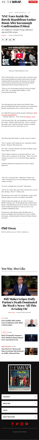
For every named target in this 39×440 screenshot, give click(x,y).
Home (11, 12)
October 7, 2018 (30, 117)
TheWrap (6, 397)
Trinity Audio (18, 70)
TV (29, 12)
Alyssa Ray (12, 312)
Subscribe (33, 2)
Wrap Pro (6, 403)
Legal (5, 410)
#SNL (35, 113)
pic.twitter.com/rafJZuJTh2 (9, 115)
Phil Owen (4, 35)
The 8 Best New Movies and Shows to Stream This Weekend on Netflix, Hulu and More (12, 351)
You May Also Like (13, 268)
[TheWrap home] (14, 2)
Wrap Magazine (9, 417)
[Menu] (3, 2)
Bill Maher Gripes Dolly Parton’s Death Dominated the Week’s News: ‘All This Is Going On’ (19, 303)
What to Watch (6, 346)
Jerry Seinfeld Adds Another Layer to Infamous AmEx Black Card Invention (12, 322)
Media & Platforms (20, 12)
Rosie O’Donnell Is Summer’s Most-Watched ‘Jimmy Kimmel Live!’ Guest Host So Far (12, 337)
